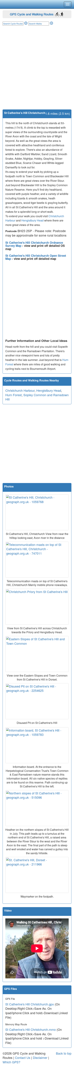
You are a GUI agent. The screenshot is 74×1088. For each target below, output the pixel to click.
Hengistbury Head (32, 220)
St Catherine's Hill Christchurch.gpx (29, 1004)
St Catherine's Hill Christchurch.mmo (30, 1029)
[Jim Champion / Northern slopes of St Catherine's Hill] (37, 808)
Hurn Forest (13, 395)
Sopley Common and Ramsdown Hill (37, 397)
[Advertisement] (37, 71)
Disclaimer (40, 1057)
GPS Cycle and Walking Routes (31, 14)
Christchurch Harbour (20, 390)
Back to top (63, 1053)
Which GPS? (11, 1062)
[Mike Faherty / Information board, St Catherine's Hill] (37, 745)
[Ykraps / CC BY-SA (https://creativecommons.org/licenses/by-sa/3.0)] (37, 607)
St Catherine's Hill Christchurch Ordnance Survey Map (34, 244)
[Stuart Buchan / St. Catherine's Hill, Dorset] (37, 875)
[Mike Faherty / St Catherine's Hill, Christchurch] (37, 512)
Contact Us (22, 1057)
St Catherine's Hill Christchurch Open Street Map (35, 257)
